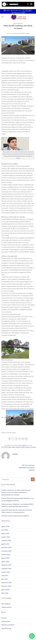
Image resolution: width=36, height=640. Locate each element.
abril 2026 (4, 530)
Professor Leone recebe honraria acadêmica (15, 516)
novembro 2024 (6, 551)
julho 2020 (4, 593)
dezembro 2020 (6, 582)
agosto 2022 (5, 561)
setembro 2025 (6, 540)
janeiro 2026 (5, 533)
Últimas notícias (6, 607)
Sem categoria (17, 23)
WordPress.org (6, 628)
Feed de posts (5, 621)
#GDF (6, 447)
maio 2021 (4, 575)
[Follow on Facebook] (23, 10)
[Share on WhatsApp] (9, 438)
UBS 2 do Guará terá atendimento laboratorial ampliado (27, 467)
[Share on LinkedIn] (26, 438)
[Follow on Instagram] (26, 10)
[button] (32, 636)
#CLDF (3, 447)
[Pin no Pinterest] (23, 438)
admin (28, 33)
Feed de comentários (7, 625)
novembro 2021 (6, 568)
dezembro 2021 (6, 565)
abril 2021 (4, 579)
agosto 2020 (5, 589)
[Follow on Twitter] (29, 10)
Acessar (3, 618)
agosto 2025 (5, 544)
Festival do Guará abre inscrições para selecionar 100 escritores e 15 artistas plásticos (16, 511)
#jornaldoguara (27, 447)
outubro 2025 (5, 537)
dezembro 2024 (6, 547)
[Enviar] (33, 479)
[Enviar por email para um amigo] (19, 438)
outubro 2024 (5, 554)
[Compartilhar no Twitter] (16, 438)
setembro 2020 (6, 586)
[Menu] (2, 17)
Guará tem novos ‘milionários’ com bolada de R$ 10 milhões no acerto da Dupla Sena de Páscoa (17, 505)
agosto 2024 (5, 558)
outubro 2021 (5, 572)
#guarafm (20, 447)
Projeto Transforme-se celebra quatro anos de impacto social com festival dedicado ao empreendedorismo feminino (16, 492)
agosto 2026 (5, 526)
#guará (10, 447)
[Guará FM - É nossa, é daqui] (18, 17)
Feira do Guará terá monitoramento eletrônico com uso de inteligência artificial (17, 499)
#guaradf (14, 447)
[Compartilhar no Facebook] (12, 438)
